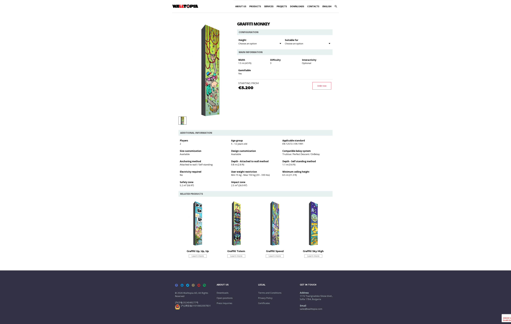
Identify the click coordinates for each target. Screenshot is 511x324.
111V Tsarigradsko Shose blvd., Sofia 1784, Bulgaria (316, 297)
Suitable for (291, 40)
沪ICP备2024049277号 (186, 302)
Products (255, 6)
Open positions (225, 297)
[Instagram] (193, 285)
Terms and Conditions (269, 292)
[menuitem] (327, 6)
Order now (321, 85)
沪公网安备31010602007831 (196, 305)
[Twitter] (187, 285)
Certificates (264, 303)
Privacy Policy (265, 297)
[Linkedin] (182, 285)
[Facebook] (176, 285)
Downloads (297, 6)
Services (268, 6)
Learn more (198, 255)
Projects (282, 6)
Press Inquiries (224, 303)
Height (242, 40)
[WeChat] (204, 285)
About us (240, 6)
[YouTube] (198, 285)
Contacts (313, 6)
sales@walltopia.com (311, 308)
